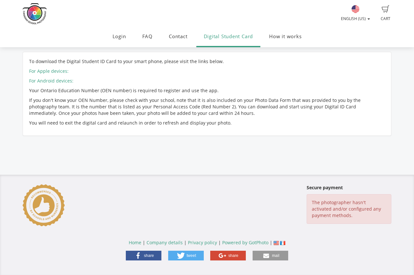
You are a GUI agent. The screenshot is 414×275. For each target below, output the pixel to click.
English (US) (354, 18)
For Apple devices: (49, 71)
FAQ (147, 36)
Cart (385, 18)
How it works (285, 36)
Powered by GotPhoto (245, 242)
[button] (143, 255)
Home (135, 242)
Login (119, 36)
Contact (178, 36)
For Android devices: (51, 81)
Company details (165, 242)
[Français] (282, 242)
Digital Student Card (228, 36)
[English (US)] (276, 242)
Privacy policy (202, 242)
